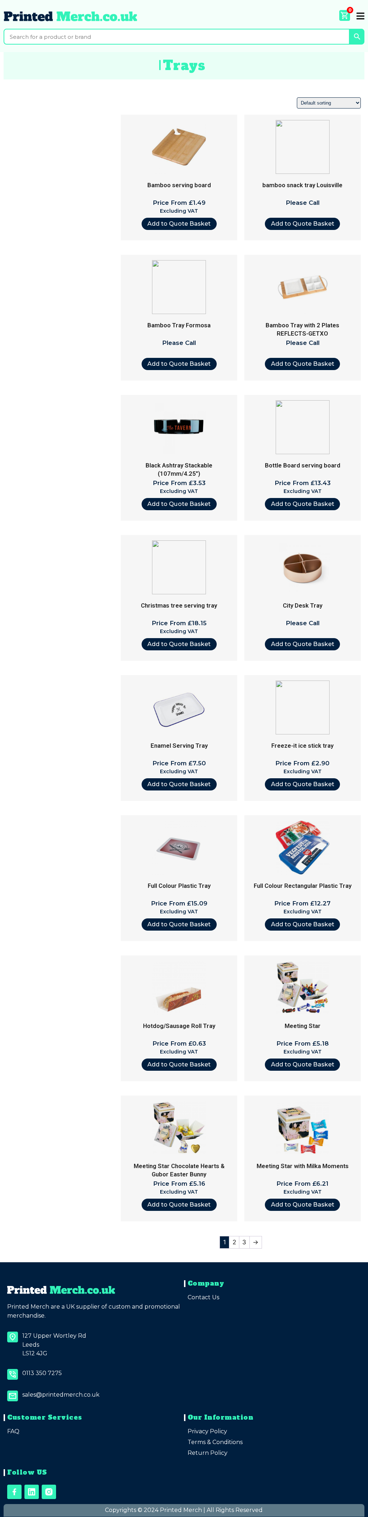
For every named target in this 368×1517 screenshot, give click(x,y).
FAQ (13, 1431)
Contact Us (203, 1297)
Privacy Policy (207, 1431)
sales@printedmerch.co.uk (61, 1394)
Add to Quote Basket (179, 223)
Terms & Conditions (215, 1442)
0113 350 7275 (42, 1373)
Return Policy (207, 1452)
